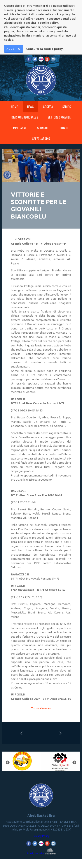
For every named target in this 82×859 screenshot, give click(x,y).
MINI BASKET (20, 127)
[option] (21, 763)
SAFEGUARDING (41, 138)
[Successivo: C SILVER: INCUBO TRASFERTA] (60, 733)
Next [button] (74, 762)
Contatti (63, 127)
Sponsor (42, 127)
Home (14, 106)
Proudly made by (35, 853)
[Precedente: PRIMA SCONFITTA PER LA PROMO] (21, 733)
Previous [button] (7, 762)
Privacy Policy (41, 836)
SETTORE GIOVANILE (59, 117)
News (30, 106)
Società (48, 106)
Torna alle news (41, 708)
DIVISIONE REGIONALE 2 (24, 117)
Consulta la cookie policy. (45, 49)
